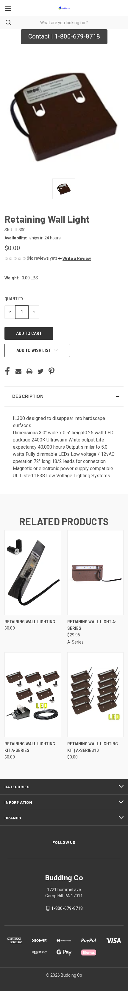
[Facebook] (7, 371)
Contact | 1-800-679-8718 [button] (64, 36)
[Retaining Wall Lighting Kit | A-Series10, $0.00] (95, 694)
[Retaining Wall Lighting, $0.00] (33, 572)
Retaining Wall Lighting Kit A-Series (29, 747)
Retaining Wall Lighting (29, 621)
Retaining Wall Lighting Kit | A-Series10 (92, 747)
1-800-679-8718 (67, 908)
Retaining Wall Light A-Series (91, 625)
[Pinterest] (51, 371)
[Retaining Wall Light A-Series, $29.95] (95, 572)
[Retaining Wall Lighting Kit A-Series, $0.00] (33, 694)
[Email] (18, 371)
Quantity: (14, 298)
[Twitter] (40, 371)
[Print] (29, 371)
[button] (74, 258)
